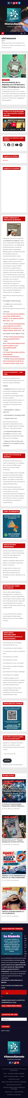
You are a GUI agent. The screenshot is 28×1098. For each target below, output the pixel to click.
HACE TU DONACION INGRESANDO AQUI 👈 (13, 992)
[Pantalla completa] (23, 129)
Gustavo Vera (13, 817)
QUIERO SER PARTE (18, 1092)
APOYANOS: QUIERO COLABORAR (16, 1073)
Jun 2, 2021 (7, 89)
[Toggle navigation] (21, 33)
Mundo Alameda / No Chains (14, 1084)
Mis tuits (5, 160)
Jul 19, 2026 (7, 844)
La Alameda (15, 89)
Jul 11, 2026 (7, 880)
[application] (14, 125)
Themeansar (14, 1070)
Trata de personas (8, 783)
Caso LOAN (6, 817)
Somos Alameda (19, 781)
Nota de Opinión (7, 888)
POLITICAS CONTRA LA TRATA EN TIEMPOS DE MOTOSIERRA (14, 1088)
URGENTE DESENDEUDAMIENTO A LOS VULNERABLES (13, 912)
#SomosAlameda (14, 23)
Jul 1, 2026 (7, 916)
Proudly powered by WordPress (10, 1069)
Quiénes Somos (9, 1092)
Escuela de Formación (14, 1079)
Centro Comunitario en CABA (11, 1076)
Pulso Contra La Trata (9, 781)
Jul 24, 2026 (7, 808)
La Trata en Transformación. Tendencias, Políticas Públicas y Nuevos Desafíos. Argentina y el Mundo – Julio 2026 (13, 807)
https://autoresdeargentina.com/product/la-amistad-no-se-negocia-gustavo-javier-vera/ (14, 361)
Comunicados (6, 80)
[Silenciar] (20, 129)
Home (3, 40)
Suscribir (7, 760)
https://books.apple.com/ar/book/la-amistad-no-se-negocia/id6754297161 (14, 345)
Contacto (22, 1076)
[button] (25, 33)
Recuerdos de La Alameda (14, 1094)
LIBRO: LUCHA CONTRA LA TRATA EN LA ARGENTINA (14, 1082)
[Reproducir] (5, 129)
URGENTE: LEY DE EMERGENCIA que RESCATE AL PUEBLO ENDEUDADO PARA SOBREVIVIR (14, 877)
